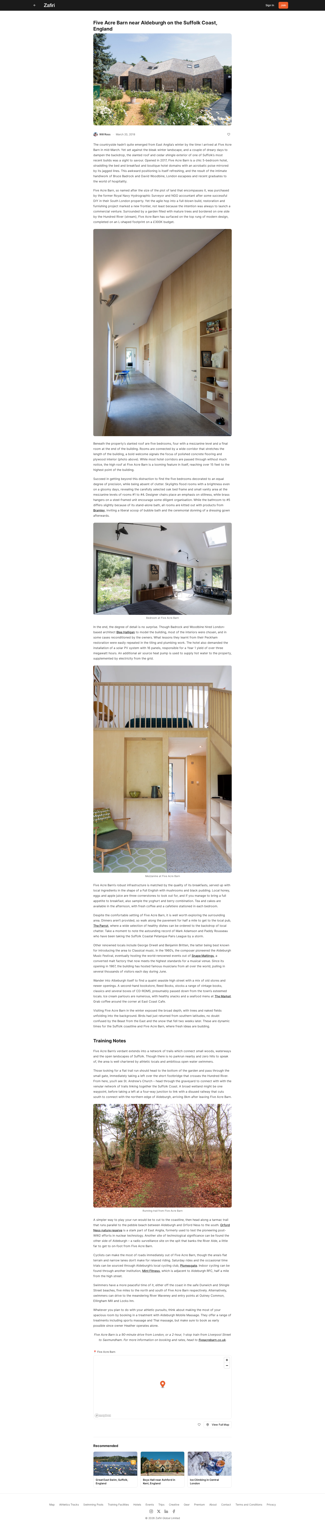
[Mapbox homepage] (103, 1415)
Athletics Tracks (69, 1504)
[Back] (34, 5)
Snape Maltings (203, 956)
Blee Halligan (125, 632)
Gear (187, 1504)
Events (150, 1504)
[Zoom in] (227, 1360)
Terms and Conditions (248, 1504)
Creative (174, 1504)
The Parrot (100, 925)
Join (283, 5)
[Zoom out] (227, 1365)
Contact (226, 1504)
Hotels (137, 1504)
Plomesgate (188, 1265)
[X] (159, 1511)
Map (52, 1504)
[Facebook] (174, 1511)
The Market (223, 996)
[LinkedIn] (166, 1511)
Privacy (271, 1504)
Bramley (99, 510)
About (213, 1504)
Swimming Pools (93, 1504)
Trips (161, 1504)
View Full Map (220, 1424)
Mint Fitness (151, 1271)
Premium (199, 1504)
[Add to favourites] (229, 134)
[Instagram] (151, 1511)
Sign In (270, 5)
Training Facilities (118, 1504)
